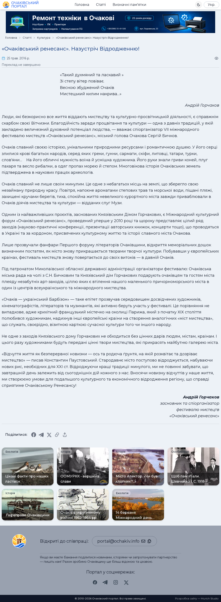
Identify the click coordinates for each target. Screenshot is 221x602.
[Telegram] (41, 435)
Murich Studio (209, 598)
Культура (43, 37)
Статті (101, 5)
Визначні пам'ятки (129, 5)
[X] (49, 435)
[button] (198, 4)
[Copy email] (149, 541)
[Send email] (143, 541)
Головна (82, 5)
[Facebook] (34, 435)
